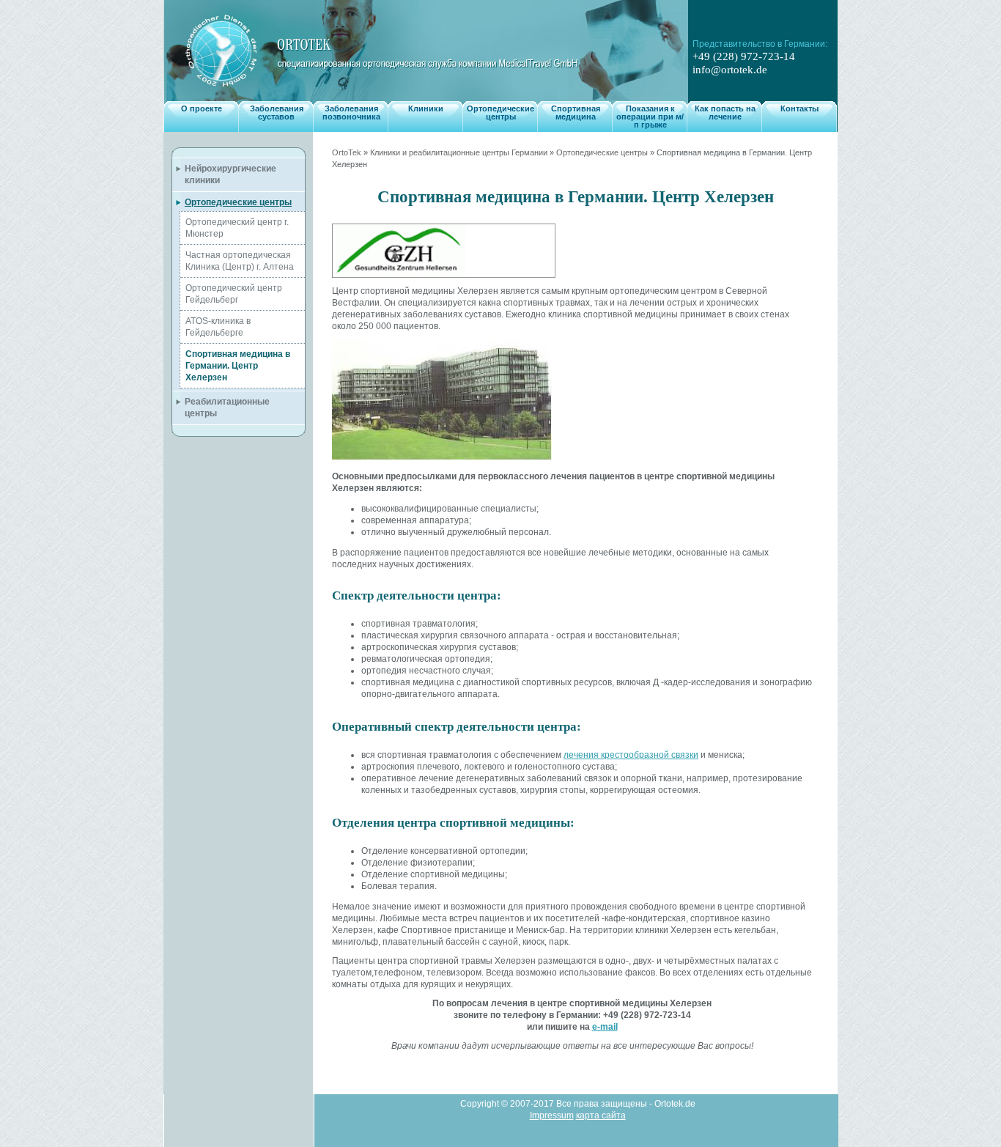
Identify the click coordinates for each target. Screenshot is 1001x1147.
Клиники (425, 108)
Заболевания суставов (276, 112)
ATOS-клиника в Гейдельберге (218, 327)
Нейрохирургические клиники (230, 174)
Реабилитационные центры (227, 407)
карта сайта (601, 1115)
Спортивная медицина (575, 112)
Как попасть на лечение (725, 112)
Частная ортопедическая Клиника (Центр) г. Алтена (239, 261)
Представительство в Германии (758, 44)
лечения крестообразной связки (631, 755)
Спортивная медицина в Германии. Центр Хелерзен (237, 366)
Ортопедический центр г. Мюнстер (237, 228)
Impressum (552, 1115)
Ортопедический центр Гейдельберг (233, 294)
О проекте (201, 108)
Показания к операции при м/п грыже (650, 116)
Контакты (799, 108)
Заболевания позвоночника (351, 112)
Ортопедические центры (500, 112)
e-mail (605, 1027)
